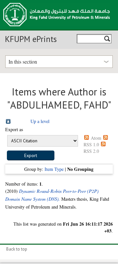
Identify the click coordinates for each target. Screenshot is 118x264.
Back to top (16, 249)
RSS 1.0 (91, 144)
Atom (96, 138)
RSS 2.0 (91, 151)
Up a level (39, 121)
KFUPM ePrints (31, 39)
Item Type (54, 169)
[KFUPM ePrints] (56, 28)
